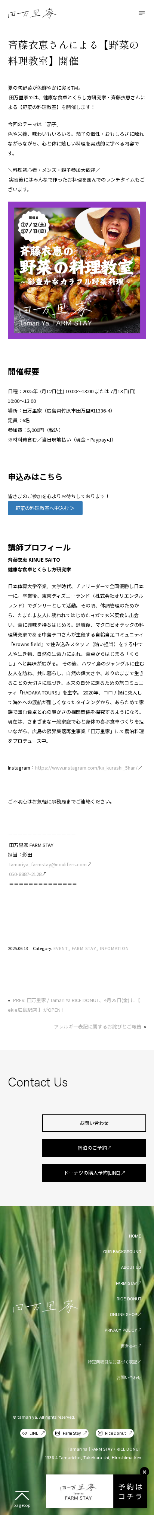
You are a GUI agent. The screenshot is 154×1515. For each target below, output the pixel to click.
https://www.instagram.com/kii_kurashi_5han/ (86, 767)
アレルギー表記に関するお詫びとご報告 (97, 1026)
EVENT (60, 948)
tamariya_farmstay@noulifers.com (48, 864)
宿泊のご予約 (92, 1147)
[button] (45, 508)
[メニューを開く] (142, 13)
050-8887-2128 (25, 873)
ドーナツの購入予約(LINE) (92, 1172)
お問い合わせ (94, 1122)
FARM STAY (84, 948)
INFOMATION (114, 948)
